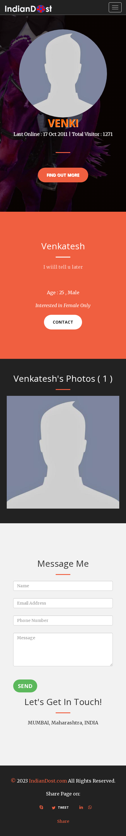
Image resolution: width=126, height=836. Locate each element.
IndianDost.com (48, 781)
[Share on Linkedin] (81, 807)
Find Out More (63, 175)
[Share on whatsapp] (90, 807)
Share (63, 821)
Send (25, 685)
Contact (63, 322)
